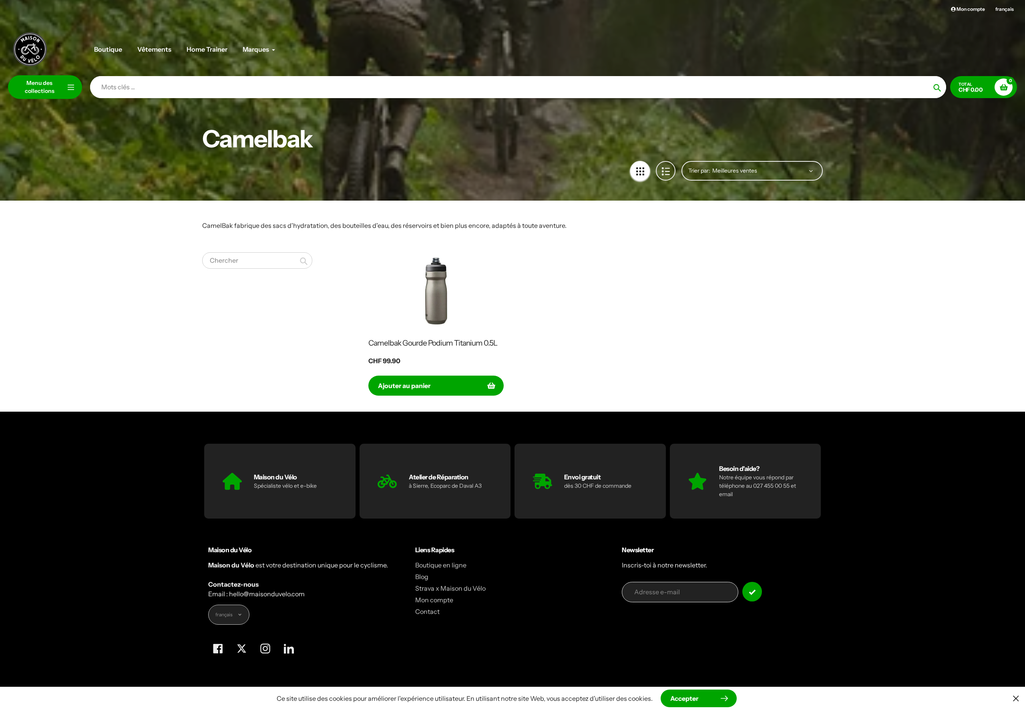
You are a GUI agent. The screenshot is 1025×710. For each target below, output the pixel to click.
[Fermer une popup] (1016, 698)
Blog (421, 577)
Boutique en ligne (440, 565)
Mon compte (434, 600)
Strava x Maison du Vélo (450, 588)
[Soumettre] (752, 591)
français (1004, 9)
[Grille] (640, 171)
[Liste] (665, 171)
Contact (427, 611)
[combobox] (257, 260)
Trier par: (699, 170)
